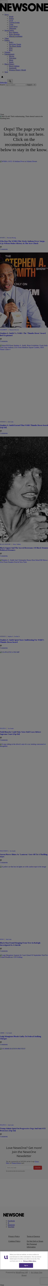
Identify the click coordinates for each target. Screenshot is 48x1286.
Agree (26, 1265)
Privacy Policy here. (29, 1261)
